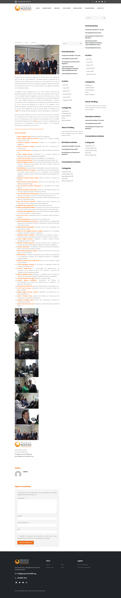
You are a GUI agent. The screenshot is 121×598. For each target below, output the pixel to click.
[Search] (81, 44)
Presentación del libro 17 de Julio (71, 55)
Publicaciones (77, 8)
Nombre (20, 516)
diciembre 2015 (67, 94)
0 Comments (33, 42)
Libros (63, 118)
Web (18, 529)
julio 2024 (65, 85)
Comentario (21, 498)
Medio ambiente (66, 120)
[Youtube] (102, 1)
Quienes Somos (46, 8)
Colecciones (66, 8)
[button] (93, 2)
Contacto (100, 8)
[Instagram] (105, 1)
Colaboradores (89, 8)
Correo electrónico (23, 522)
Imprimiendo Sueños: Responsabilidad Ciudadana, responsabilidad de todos (70, 68)
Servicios (57, 8)
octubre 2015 (66, 97)
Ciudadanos (65, 111)
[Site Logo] (23, 8)
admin (26, 42)
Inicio (38, 8)
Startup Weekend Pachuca (69, 73)
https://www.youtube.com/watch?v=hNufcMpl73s (29, 129)
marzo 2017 (66, 88)
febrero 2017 (66, 91)
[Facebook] (96, 1)
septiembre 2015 (67, 100)
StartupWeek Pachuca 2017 (70, 58)
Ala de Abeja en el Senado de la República (71, 62)
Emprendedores (66, 116)
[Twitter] (99, 1)
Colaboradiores (66, 113)
